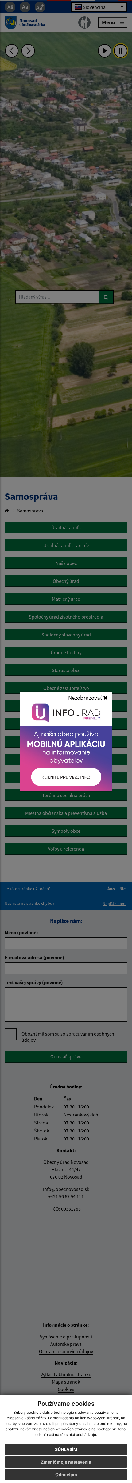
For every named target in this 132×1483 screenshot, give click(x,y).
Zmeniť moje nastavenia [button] (66, 1462)
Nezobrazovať (85, 697)
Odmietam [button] (66, 1474)
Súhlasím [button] (66, 1449)
